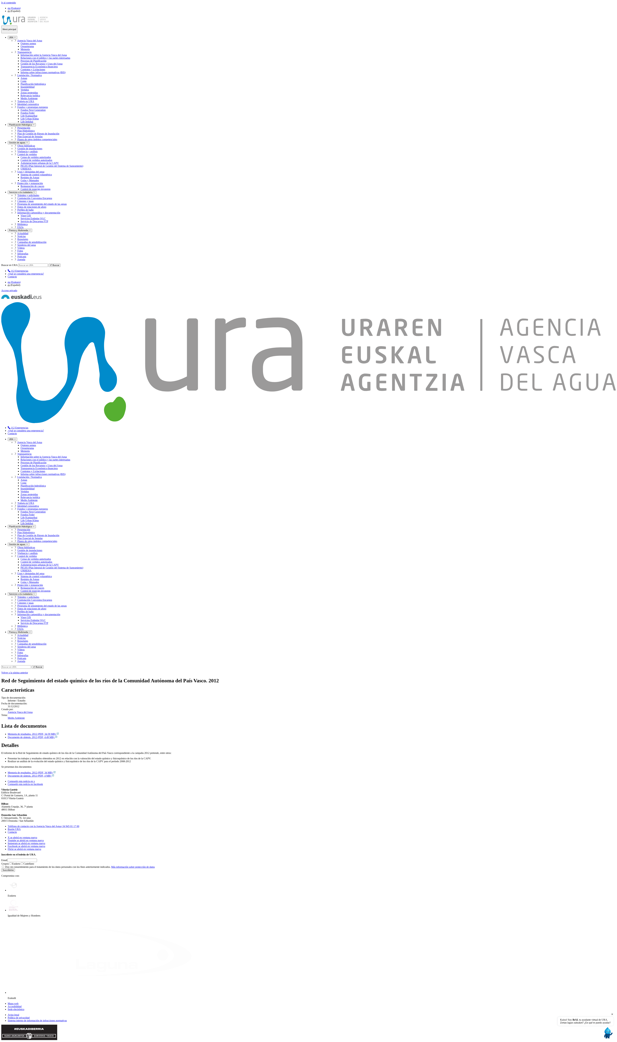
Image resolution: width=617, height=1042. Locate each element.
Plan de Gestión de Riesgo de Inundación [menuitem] (38, 133)
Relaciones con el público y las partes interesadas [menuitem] (45, 58)
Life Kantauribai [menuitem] (29, 115)
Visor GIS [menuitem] (26, 215)
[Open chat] (608, 1033)
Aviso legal (13, 1014)
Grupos (5, 863)
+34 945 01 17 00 (43, 826)
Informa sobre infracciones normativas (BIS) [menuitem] (43, 72)
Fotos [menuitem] (20, 250)
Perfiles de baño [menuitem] (25, 209)
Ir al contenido (8, 2)
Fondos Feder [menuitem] (28, 113)
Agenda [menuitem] (21, 259)
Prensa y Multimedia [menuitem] (19, 230)
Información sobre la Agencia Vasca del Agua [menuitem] (44, 55)
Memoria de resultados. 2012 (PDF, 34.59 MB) (32, 734)
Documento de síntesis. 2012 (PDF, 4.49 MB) (31, 737)
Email (4, 860)
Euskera (16, 863)
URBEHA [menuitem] (26, 168)
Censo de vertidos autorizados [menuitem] (36, 157)
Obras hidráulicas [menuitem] (26, 145)
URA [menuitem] (11, 37)
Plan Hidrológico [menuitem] (26, 130)
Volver (14, 672)
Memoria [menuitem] (25, 49)
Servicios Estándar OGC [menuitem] (33, 218)
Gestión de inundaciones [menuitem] (29, 148)
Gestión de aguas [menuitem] (17, 142)
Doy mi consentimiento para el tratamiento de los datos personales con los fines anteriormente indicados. (79, 867)
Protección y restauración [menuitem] (30, 183)
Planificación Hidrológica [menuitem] (20, 125)
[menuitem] (18, 270)
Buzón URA (14, 829)
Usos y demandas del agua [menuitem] (30, 171)
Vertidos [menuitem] (25, 89)
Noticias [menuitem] (21, 236)
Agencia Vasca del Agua (20, 712)
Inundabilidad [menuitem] (28, 86)
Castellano (28, 863)
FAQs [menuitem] (20, 227)
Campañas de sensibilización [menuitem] (31, 242)
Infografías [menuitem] (22, 253)
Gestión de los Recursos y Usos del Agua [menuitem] (42, 63)
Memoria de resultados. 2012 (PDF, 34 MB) (30, 772)
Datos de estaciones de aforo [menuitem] (31, 207)
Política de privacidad (19, 1017)
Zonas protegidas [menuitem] (29, 92)
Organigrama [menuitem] (27, 46)
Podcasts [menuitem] (21, 256)
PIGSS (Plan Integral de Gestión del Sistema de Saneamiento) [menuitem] (52, 166)
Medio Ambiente (16, 718)
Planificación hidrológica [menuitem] (33, 84)
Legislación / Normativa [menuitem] (29, 75)
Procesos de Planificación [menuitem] (33, 60)
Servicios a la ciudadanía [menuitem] (21, 192)
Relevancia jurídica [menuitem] (30, 95)
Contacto (12, 276)
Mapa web (13, 1003)
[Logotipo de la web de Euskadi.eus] (21, 298)
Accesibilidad (15, 1006)
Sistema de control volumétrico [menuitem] (36, 174)
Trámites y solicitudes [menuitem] (28, 195)
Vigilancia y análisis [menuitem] (27, 151)
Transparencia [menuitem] (24, 52)
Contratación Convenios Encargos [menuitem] (34, 198)
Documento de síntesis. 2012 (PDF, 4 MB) (30, 775)
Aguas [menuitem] (24, 78)
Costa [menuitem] (23, 81)
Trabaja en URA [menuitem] (25, 101)
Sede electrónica (16, 1009)
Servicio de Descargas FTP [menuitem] (34, 221)
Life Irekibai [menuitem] (27, 121)
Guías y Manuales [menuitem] (30, 180)
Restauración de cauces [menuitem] (32, 186)
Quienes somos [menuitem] (28, 43)
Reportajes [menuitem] (22, 239)
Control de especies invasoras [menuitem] (35, 189)
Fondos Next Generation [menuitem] (33, 110)
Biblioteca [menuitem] (22, 224)
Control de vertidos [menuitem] (27, 154)
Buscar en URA (9, 265)
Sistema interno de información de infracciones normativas (37, 1020)
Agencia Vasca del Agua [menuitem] (29, 40)
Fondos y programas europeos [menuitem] (32, 107)
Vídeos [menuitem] (21, 248)
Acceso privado (9, 290)
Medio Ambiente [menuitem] (29, 98)
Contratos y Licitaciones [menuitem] (33, 69)
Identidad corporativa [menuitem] (28, 104)
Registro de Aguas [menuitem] (30, 177)
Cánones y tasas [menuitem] (25, 201)
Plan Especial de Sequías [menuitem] (30, 136)
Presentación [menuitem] (23, 127)
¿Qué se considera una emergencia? (26, 273)
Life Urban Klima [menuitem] (30, 118)
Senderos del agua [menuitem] (26, 245)
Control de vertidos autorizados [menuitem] (36, 160)
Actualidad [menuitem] (22, 233)
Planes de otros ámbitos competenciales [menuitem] (37, 139)
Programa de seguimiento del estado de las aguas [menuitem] (42, 204)
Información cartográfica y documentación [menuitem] (38, 212)
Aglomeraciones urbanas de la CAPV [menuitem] (40, 163)
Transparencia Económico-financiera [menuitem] (39, 66)
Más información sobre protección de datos (133, 867)
